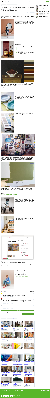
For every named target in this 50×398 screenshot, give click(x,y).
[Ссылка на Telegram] (8, 396)
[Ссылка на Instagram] (12, 396)
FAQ (15, 390)
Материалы (21, 390)
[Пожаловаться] (1, 5)
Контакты (18, 390)
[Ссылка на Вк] (5, 396)
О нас (9, 390)
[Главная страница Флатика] (4, 390)
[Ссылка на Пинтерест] (1, 396)
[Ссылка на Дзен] (7, 396)
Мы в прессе (12, 390)
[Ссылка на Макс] (3, 396)
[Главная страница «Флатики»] (3, 1)
